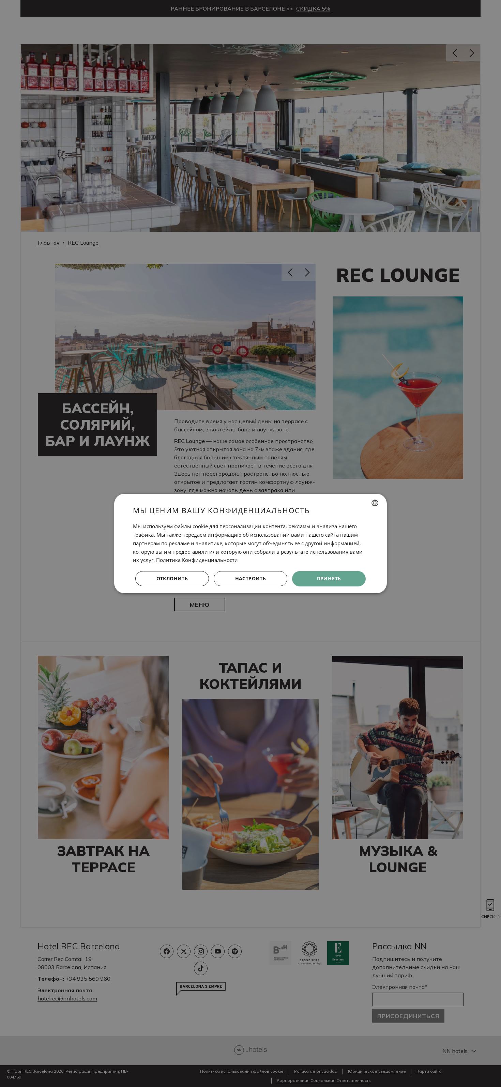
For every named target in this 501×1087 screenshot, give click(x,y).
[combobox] (374, 503)
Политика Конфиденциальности (197, 559)
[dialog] (250, 543)
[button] (250, 578)
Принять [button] (329, 578)
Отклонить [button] (172, 578)
